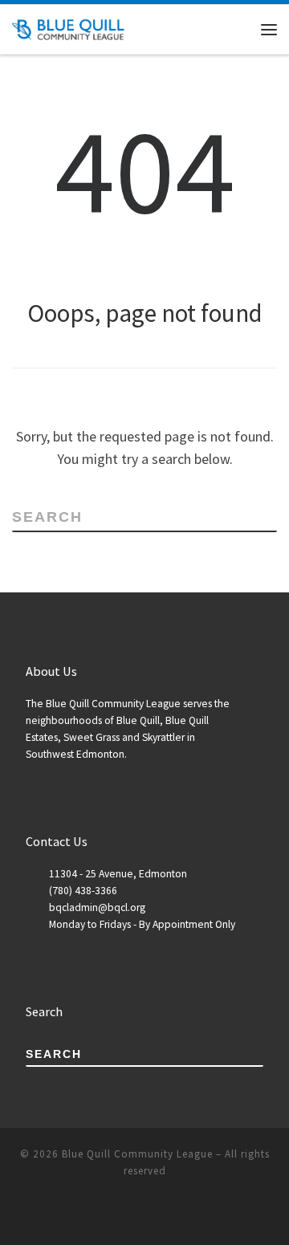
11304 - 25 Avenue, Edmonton (118, 874)
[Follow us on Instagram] (167, 1214)
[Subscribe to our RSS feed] (99, 1214)
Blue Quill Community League (137, 1154)
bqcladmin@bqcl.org (97, 907)
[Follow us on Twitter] (144, 1214)
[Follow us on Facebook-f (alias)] (122, 1214)
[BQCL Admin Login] (189, 1214)
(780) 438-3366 (83, 890)
